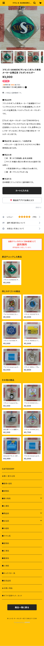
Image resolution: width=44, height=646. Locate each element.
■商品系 (5, 513)
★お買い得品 (7, 588)
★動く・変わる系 (8, 476)
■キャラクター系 (8, 573)
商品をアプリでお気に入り (23, 200)
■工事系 (5, 551)
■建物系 (5, 543)
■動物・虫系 (7, 483)
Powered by (19, 622)
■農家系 (5, 558)
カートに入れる (22, 190)
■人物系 (5, 566)
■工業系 (5, 506)
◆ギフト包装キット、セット (12, 596)
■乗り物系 (6, 498)
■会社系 (5, 521)
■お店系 (5, 528)
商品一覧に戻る (22, 607)
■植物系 (5, 491)
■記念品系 (6, 581)
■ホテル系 (6, 536)
